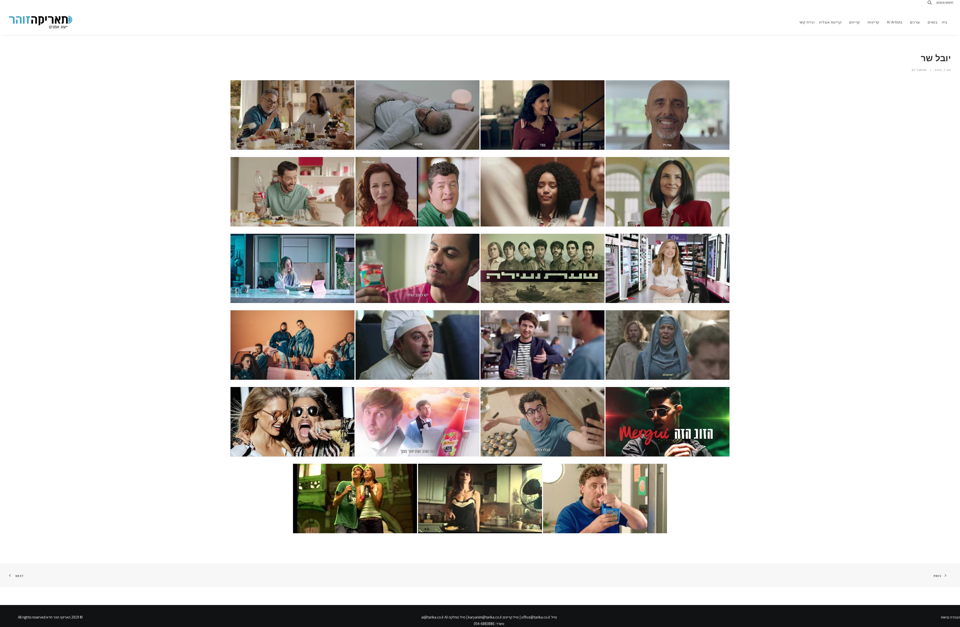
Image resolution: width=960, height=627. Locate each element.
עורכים (915, 22)
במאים (933, 22)
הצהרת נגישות (950, 617)
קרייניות (873, 22)
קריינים (854, 22)
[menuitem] (946, 22)
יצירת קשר (807, 22)
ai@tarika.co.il (432, 617)
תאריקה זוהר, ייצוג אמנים (14, 4)
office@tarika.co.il (535, 617)
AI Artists (894, 22)
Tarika (921, 70)
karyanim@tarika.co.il (485, 617)
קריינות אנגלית (830, 22)
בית (945, 22)
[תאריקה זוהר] (40, 22)
